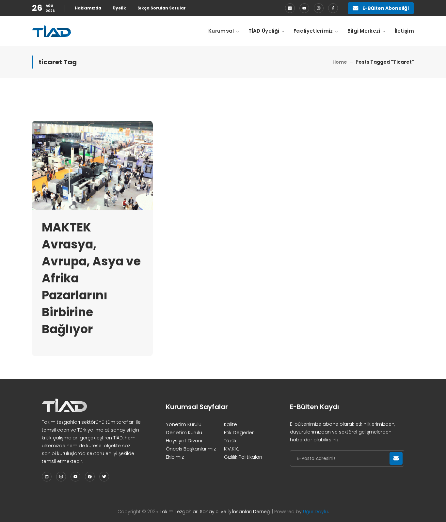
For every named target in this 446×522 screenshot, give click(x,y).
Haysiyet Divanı (184, 440)
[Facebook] (333, 8)
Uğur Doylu (315, 511)
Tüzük (230, 440)
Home (339, 62)
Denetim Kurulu (184, 432)
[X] (104, 477)
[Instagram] (319, 8)
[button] (381, 8)
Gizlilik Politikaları (243, 456)
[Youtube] (304, 8)
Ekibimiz (175, 456)
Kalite (230, 424)
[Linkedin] (290, 8)
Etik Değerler (239, 432)
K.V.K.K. (231, 448)
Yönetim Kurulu (183, 424)
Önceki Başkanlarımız (191, 448)
